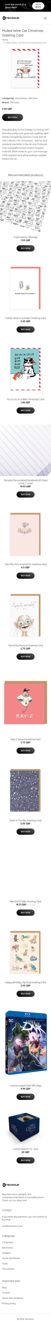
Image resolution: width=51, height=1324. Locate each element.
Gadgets (6, 1253)
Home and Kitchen (11, 1258)
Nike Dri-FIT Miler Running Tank (25, 901)
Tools (5, 1263)
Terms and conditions (12, 1298)
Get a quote (38, 5)
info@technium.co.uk (12, 1226)
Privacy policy (9, 1303)
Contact (6, 1292)
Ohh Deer (33, 98)
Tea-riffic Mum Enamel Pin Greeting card (25, 564)
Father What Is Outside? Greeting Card (25, 318)
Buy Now (12, 117)
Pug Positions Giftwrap (25, 237)
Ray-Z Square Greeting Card (25, 739)
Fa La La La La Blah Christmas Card (25, 399)
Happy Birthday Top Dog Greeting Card (25, 982)
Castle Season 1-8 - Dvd (25, 1149)
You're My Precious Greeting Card (25, 645)
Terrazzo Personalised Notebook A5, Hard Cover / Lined (25, 482)
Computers (7, 1242)
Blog (4, 1287)
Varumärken (21, 98)
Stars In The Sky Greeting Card (25, 820)
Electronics (7, 1247)
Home (5, 39)
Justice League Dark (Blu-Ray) (26, 1085)
